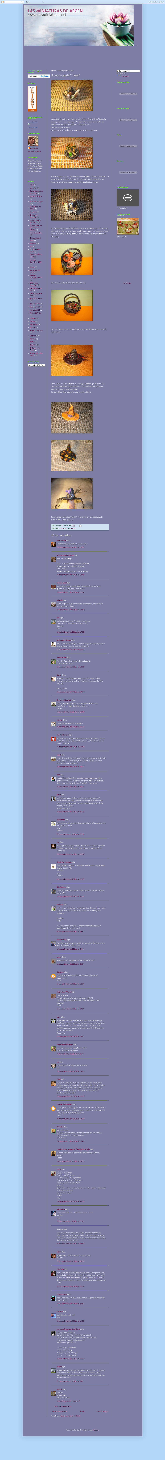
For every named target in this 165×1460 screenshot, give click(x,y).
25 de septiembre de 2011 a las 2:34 (70, 1054)
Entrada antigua (102, 1412)
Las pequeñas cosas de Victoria (68, 1329)
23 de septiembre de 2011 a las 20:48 (70, 747)
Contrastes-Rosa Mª (64, 1104)
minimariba (61, 820)
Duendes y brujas (36, 202)
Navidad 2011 (35, 304)
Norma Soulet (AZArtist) (65, 555)
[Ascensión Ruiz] (29, 125)
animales (33, 188)
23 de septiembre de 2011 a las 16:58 (70, 547)
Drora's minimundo (64, 700)
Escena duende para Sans (35, 221)
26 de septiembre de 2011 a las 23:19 (70, 1161)
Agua (32, 185)
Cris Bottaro (61, 887)
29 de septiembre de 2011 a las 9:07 (70, 1381)
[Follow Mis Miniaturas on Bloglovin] (39, 78)
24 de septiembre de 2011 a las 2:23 (70, 964)
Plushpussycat (62, 1294)
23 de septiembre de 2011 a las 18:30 (70, 667)
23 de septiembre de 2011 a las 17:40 (70, 610)
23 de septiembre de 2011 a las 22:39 (70, 879)
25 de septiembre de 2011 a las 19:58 (70, 1096)
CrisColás (60, 1269)
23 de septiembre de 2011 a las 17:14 (70, 592)
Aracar (59, 1367)
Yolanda (60, 600)
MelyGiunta (61, 1209)
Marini (59, 1252)
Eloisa (59, 795)
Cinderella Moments (64, 862)
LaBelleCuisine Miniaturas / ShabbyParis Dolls (73, 1149)
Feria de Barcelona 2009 (36, 261)
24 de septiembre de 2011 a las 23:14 (70, 1009)
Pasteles (33, 318)
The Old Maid (62, 583)
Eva (58, 842)
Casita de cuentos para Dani (36, 192)
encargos (33, 212)
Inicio (82, 1412)
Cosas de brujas (36, 196)
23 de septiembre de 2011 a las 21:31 (70, 812)
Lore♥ (59, 1169)
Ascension (34, 148)
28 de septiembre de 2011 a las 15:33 (70, 1359)
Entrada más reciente (59, 1412)
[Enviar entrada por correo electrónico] (80, 526)
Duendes (60, 1127)
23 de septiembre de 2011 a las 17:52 (70, 632)
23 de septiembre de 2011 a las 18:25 (70, 650)
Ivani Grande (61, 540)
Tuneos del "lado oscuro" (67, 528)
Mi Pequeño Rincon (64, 640)
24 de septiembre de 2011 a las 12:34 (70, 984)
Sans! (59, 755)
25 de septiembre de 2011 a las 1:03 (70, 1037)
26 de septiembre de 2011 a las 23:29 (70, 1201)
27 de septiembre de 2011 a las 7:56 (70, 1221)
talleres (32, 339)
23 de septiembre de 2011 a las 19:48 (70, 712)
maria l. (59, 1389)
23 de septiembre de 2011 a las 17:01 (70, 575)
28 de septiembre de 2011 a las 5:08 (70, 1304)
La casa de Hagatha (34, 284)
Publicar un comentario (62, 1406)
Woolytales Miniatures (65, 1045)
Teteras (32, 345)
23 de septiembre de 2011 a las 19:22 (70, 692)
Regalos (33, 336)
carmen (59, 720)
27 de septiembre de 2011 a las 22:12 (70, 1286)
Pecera (32, 321)
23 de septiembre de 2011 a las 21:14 (70, 787)
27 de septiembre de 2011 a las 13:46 (70, 1244)
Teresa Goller (61, 658)
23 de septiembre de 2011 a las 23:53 (70, 932)
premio (32, 327)
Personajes (34, 325)
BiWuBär (60, 905)
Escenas (33, 243)
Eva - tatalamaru (62, 735)
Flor (58, 618)
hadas (32, 267)
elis (58, 1062)
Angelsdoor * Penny (64, 992)
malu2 (59, 957)
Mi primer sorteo (36, 299)
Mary (58, 1017)
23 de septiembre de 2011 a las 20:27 (70, 727)
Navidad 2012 (35, 307)
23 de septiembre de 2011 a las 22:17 (70, 854)
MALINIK (60, 1312)
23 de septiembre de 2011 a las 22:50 (70, 897)
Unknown (60, 972)
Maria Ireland (62, 940)
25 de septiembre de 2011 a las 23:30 (70, 1119)
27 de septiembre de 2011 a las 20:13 (70, 1261)
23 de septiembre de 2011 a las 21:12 (70, 767)
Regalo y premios (36, 331)
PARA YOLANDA (35, 313)
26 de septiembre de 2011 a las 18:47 (70, 1141)
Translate (125, 76)
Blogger (95, 1430)
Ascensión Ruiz (33, 122)
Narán (59, 675)
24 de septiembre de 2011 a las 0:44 (70, 949)
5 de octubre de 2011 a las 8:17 (68, 1401)
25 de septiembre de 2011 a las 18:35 (70, 1071)
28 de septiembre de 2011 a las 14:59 (70, 1321)
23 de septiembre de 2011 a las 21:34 (70, 834)
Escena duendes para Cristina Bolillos (36, 228)
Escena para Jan (36, 233)
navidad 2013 (35, 310)
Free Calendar (127, 283)
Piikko (59, 1079)
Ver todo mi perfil (34, 152)
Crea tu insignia (32, 127)
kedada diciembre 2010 (35, 277)
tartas (32, 342)
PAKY (58, 775)
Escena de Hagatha (33, 216)
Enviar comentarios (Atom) (71, 1416)
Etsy (31, 246)
